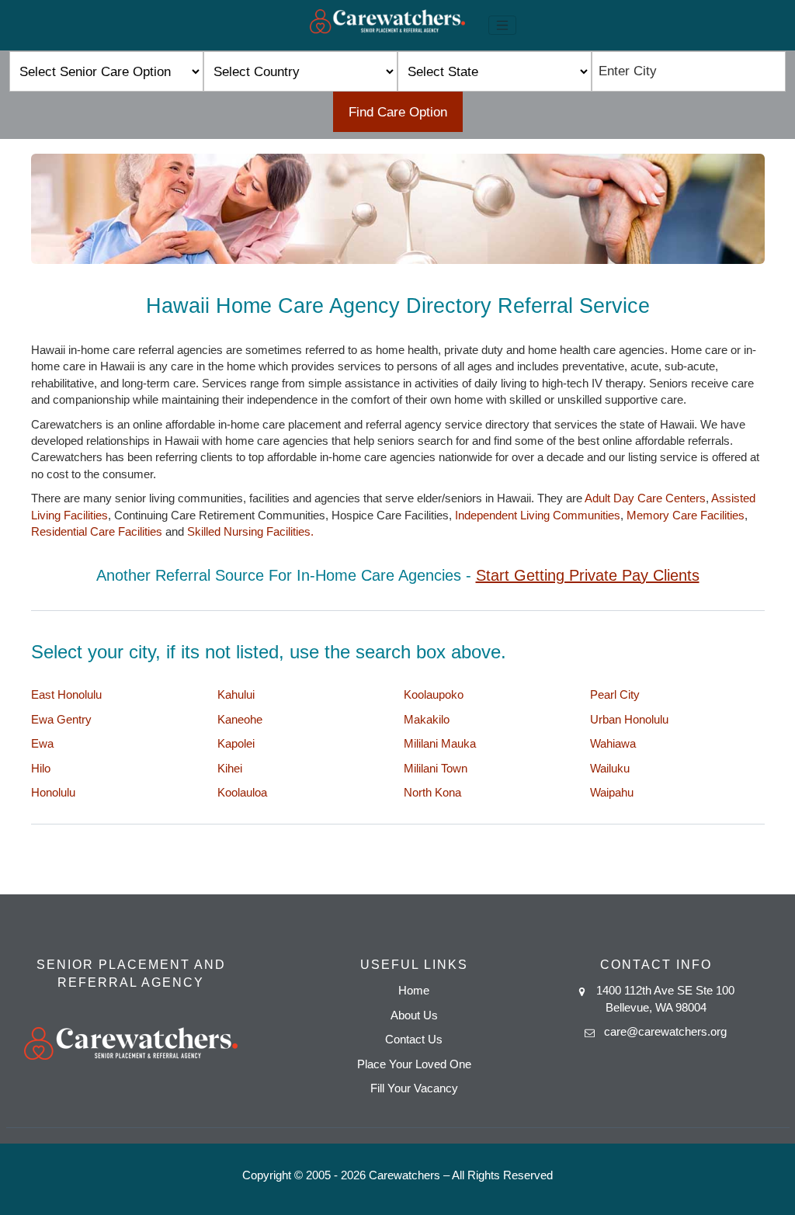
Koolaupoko (433, 694)
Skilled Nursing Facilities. (250, 531)
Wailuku (610, 768)
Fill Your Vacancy (414, 1088)
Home (413, 990)
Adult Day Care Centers (645, 498)
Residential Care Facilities (96, 531)
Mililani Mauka (440, 743)
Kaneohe (239, 719)
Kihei (229, 768)
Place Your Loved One (414, 1064)
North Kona (432, 792)
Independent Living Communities (537, 515)
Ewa (42, 743)
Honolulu (53, 792)
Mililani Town (435, 768)
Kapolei (236, 743)
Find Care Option (398, 112)
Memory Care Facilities (686, 515)
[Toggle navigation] (502, 26)
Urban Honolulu (629, 719)
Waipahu (612, 792)
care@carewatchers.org (665, 1031)
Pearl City (615, 694)
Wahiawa (613, 743)
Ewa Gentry (61, 719)
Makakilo (427, 719)
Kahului (236, 694)
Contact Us (414, 1039)
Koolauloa (242, 792)
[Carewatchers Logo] (387, 25)
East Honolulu (66, 694)
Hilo (40, 768)
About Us (414, 1015)
